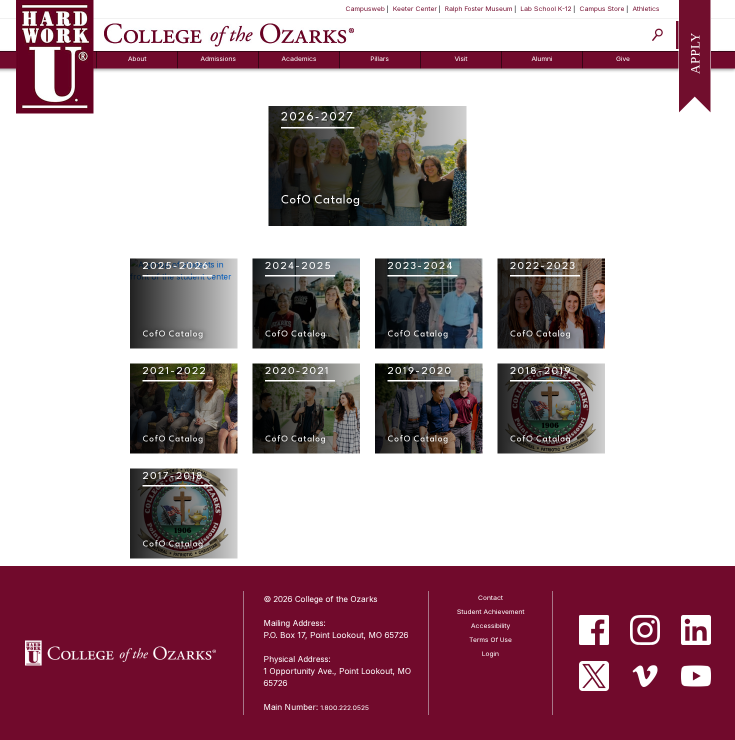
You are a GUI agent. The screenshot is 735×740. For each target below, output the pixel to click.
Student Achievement (490, 612)
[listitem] (594, 630)
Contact (490, 598)
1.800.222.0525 (344, 708)
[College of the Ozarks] (229, 34)
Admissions (218, 58)
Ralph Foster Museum (478, 8)
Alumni (542, 58)
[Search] (658, 34)
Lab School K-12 (546, 8)
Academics (299, 58)
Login (490, 654)
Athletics (646, 8)
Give (623, 58)
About (137, 58)
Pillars (379, 58)
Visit (461, 58)
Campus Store (602, 8)
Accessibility (490, 626)
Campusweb (365, 8)
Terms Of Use (490, 640)
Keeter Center (415, 8)
